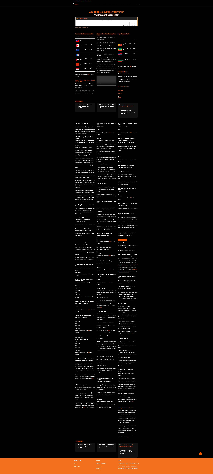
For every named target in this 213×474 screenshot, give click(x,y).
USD (89, 296)
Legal (75, 468)
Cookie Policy (77, 466)
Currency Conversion (101, 463)
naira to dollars (122, 271)
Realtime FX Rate (100, 466)
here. (101, 307)
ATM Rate (98, 471)
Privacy (75, 463)
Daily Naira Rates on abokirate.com (81, 27)
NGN (89, 74)
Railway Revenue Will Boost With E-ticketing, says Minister (85, 106)
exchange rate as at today (124, 272)
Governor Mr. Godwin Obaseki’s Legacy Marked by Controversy (127, 112)
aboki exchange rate (125, 256)
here (93, 378)
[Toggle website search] (139, 4)
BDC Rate (98, 468)
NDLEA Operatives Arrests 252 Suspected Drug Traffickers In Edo (106, 106)
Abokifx (119, 97)
